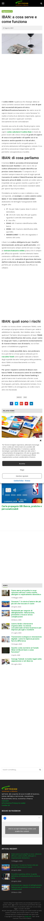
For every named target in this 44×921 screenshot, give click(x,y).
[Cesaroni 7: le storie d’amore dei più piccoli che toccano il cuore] (6, 604)
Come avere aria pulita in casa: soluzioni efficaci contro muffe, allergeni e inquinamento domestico (26, 592)
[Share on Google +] (21, 403)
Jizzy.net (28, 916)
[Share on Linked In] (31, 403)
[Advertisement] (22, 78)
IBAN (25, 397)
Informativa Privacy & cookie (13, 803)
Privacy (27, 481)
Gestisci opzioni (22, 476)
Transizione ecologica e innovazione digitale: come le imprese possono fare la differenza (26, 639)
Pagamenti (6, 11)
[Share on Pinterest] (26, 403)
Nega (22, 470)
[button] (40, 440)
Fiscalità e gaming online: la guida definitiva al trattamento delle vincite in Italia (25, 876)
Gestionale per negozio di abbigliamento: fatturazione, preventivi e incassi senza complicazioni (23, 614)
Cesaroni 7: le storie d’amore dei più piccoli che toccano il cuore (26, 603)
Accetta (22, 463)
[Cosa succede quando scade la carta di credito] (22, 427)
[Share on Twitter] (16, 403)
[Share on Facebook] (11, 403)
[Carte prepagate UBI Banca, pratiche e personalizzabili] (22, 492)
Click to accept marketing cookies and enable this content (22, 830)
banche (19, 397)
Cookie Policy (19, 481)
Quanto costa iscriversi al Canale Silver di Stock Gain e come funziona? (25, 650)
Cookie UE (6, 805)
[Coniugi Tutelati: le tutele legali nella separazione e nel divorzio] (6, 661)
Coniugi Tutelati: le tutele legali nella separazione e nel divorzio (26, 660)
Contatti (5, 801)
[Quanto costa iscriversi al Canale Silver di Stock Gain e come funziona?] (6, 650)
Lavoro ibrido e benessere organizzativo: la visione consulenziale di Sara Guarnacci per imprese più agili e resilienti (26, 627)
